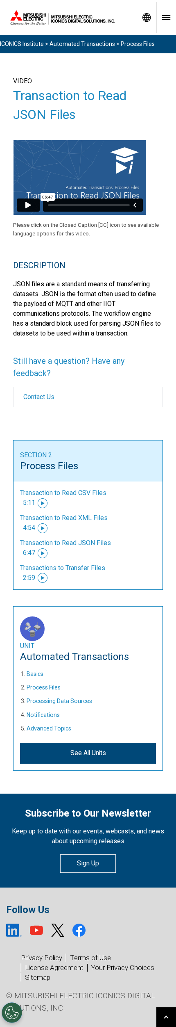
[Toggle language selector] (146, 17)
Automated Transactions (82, 44)
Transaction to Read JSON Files (65, 543)
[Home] (68, 18)
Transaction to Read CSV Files (63, 493)
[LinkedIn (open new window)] (14, 930)
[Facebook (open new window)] (79, 930)
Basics (35, 674)
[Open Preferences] (12, 1012)
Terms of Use (90, 958)
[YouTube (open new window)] (36, 930)
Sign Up (88, 863)
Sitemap (37, 977)
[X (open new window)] (57, 930)
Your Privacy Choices (122, 968)
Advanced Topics (49, 728)
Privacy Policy (41, 958)
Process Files (49, 466)
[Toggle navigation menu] (166, 17)
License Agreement (54, 967)
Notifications (43, 715)
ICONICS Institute (22, 44)
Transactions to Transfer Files (62, 568)
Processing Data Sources (59, 701)
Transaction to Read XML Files (64, 518)
